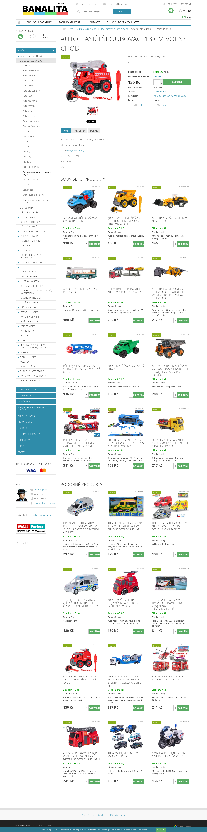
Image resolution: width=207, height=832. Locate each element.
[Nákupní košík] (20, 36)
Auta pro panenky (31, 90)
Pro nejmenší (27, 330)
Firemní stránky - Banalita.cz (94, 815)
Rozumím (161, 830)
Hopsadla (26, 250)
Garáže (26, 131)
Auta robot (28, 95)
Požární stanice (30, 179)
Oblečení (23, 427)
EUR (189, 17)
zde (152, 830)
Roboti (24, 340)
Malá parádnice (29, 302)
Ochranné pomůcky (29, 433)
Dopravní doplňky (31, 126)
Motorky (27, 156)
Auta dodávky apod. (32, 70)
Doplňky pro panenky (32, 231)
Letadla (26, 146)
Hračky (22, 50)
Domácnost (24, 401)
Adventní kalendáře (31, 56)
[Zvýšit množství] (161, 80)
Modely (26, 151)
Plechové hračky (30, 380)
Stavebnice (26, 352)
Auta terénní (29, 105)
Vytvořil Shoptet (184, 826)
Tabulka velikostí (70, 22)
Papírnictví (24, 440)
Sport (21, 452)
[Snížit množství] (161, 83)
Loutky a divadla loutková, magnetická (36, 292)
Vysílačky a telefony (32, 371)
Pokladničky (27, 326)
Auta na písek (29, 80)
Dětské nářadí (28, 217)
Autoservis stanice (32, 116)
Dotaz (164, 105)
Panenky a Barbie (30, 316)
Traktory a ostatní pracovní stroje (36, 201)
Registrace (186, 4)
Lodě (25, 141)
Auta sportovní (30, 100)
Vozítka (24, 361)
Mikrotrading (160, 91)
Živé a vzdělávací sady (33, 375)
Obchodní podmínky (39, 22)
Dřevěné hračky (29, 236)
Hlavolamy (26, 245)
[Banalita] (45, 10)
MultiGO (27, 161)
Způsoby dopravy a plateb (123, 22)
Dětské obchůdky (30, 221)
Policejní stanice (31, 166)
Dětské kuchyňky (30, 212)
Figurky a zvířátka (30, 240)
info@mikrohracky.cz (77, 150)
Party (21, 446)
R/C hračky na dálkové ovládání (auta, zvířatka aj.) (35, 346)
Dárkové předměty (28, 389)
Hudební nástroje (30, 281)
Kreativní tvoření (28, 415)
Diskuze (94, 131)
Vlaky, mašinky (28, 366)
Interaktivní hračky (31, 285)
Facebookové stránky (44, 503)
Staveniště (28, 189)
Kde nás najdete (42, 515)
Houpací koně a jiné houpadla (31, 256)
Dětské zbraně (28, 226)
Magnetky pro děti (31, 297)
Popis (65, 131)
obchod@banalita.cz (43, 489)
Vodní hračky (28, 357)
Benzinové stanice (32, 121)
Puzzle (24, 335)
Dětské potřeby (26, 395)
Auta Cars (27, 65)
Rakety (26, 184)
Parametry (79, 131)
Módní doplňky (26, 421)
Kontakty (94, 22)
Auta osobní (29, 85)
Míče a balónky (29, 307)
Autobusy (27, 111)
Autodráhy (26, 207)
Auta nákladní (29, 75)
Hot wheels (28, 136)
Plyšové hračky (29, 321)
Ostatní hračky (29, 312)
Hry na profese (29, 271)
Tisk (140, 105)
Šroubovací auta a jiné (34, 194)
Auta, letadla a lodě (32, 60)
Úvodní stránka (19, 22)
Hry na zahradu (29, 276)
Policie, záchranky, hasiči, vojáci (37, 173)
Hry (22, 266)
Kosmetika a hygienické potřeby (31, 408)
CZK (184, 16)
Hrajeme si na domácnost (35, 262)
